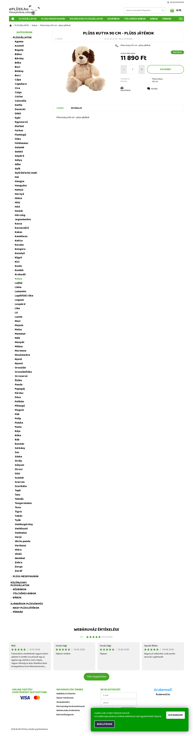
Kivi (17, 262)
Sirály (18, 461)
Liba (17, 308)
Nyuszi (19, 363)
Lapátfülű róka (24, 296)
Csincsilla (20, 101)
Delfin (18, 105)
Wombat (20, 558)
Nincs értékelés (126, 39)
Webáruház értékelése (96, 629)
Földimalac (21, 143)
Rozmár (19, 444)
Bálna (18, 54)
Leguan (19, 300)
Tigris (18, 512)
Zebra (18, 562)
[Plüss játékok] (10, 25)
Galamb (19, 147)
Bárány (19, 58)
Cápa (18, 80)
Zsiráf (18, 571)
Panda (18, 385)
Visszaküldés (63, 702)
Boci (17, 67)
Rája (17, 431)
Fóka (18, 139)
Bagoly (19, 50)
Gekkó (19, 152)
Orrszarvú (21, 376)
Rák (17, 440)
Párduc (19, 393)
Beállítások (104, 724)
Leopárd (20, 304)
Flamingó (20, 135)
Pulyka (19, 423)
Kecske (19, 245)
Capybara (21, 84)
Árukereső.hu (163, 694)
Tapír (18, 490)
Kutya (18, 279)
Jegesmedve (23, 219)
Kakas (18, 232)
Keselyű (20, 253)
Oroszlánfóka (23, 372)
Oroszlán (20, 368)
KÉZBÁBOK (114, 18)
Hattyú (19, 190)
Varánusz (20, 545)
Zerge (19, 567)
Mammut (20, 334)
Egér (18, 118)
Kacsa (18, 224)
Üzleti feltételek (65, 698)
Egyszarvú (21, 122)
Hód (17, 207)
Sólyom (19, 465)
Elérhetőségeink (65, 714)
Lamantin (20, 291)
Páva (18, 397)
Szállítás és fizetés (65, 693)
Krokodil (20, 274)
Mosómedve (22, 355)
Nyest (18, 359)
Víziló (18, 554)
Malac (18, 329)
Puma (18, 427)
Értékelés (76, 108)
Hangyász (21, 185)
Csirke (19, 97)
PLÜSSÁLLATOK (28, 18)
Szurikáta (21, 486)
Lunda (18, 317)
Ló (16, 313)
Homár (19, 211)
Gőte (18, 164)
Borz (18, 75)
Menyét (19, 342)
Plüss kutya (157, 79)
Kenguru (20, 249)
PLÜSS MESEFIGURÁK (53, 18)
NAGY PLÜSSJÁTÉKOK (26, 608)
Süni (17, 473)
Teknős (19, 499)
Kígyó (18, 257)
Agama (19, 41)
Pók (17, 414)
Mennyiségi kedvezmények (70, 706)
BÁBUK (154, 18)
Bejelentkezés (177, 2)
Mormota (20, 351)
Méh (17, 338)
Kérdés (154, 88)
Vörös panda (22, 541)
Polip (18, 418)
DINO (18, 113)
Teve (18, 507)
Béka (18, 63)
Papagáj (20, 389)
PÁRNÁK (166, 18)
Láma (18, 287)
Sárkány (20, 448)
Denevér (20, 109)
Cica (17, 88)
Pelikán (19, 401)
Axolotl (19, 46)
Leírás (60, 108)
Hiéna (18, 198)
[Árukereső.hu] (163, 690)
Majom (19, 325)
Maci (18, 321)
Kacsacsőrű (22, 228)
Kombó (19, 270)
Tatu (17, 495)
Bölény (19, 71)
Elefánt (19, 126)
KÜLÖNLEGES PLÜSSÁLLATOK (86, 18)
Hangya (19, 181)
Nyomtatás (126, 90)
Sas (17, 452)
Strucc (19, 469)
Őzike (18, 380)
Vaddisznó (21, 529)
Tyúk (18, 520)
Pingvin (19, 410)
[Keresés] (163, 10)
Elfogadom (175, 715)
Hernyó (19, 194)
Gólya (18, 160)
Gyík (17, 169)
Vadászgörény (24, 524)
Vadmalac (21, 533)
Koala (18, 266)
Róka (18, 435)
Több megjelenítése (96, 677)
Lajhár (19, 283)
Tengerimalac (23, 503)
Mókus (19, 346)
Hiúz (17, 202)
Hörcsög (20, 215)
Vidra (18, 550)
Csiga (18, 92)
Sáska (18, 457)
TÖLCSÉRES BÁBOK (135, 18)
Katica (19, 241)
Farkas (19, 130)
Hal (17, 177)
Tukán (18, 516)
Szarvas (20, 482)
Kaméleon (21, 236)
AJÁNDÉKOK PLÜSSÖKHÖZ (27, 603)
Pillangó (20, 406)
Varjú (18, 537)
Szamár (19, 478)
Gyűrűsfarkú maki (26, 173)
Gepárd (19, 156)
